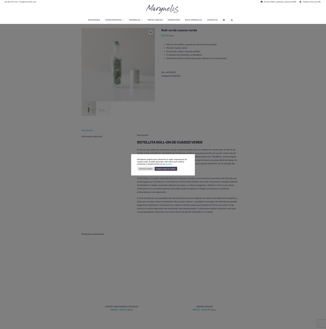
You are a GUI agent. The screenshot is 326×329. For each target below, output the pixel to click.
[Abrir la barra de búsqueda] (231, 20)
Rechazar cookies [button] (145, 169)
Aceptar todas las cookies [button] (166, 169)
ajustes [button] (169, 164)
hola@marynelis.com (27, 2)
